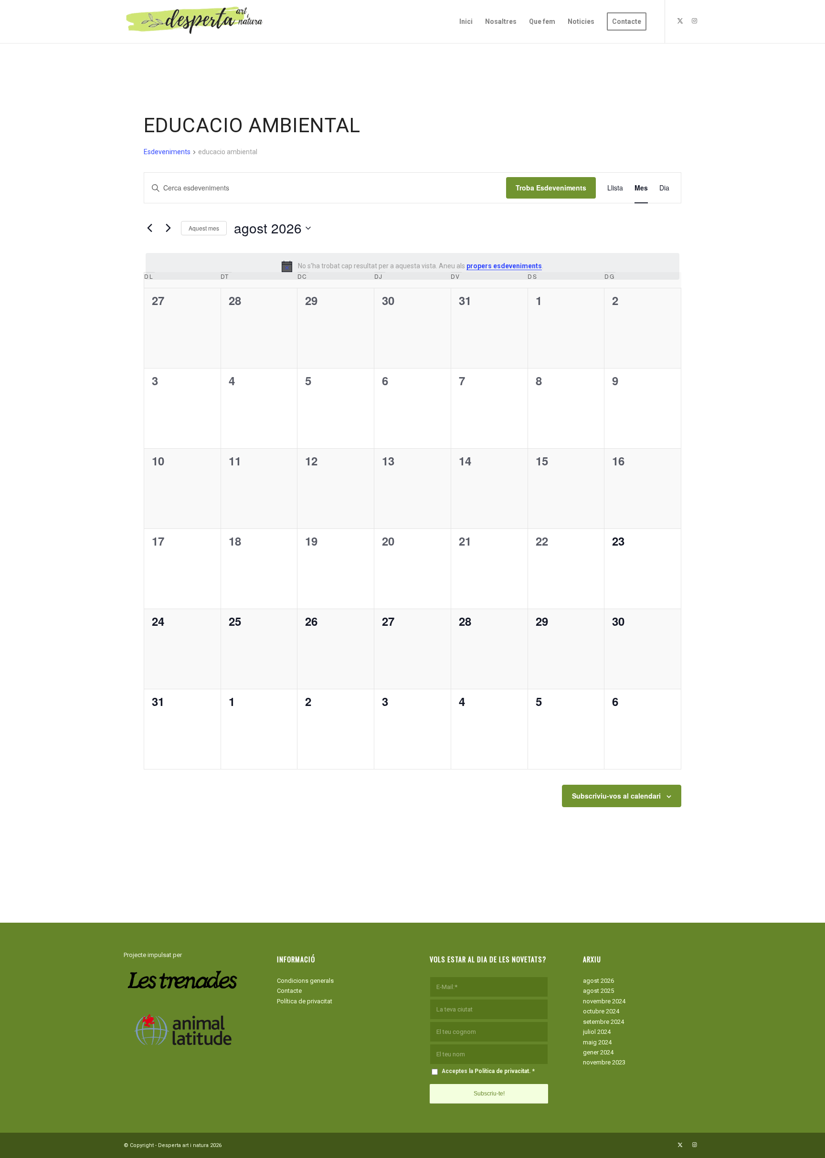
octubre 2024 (601, 1011)
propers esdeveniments (504, 266)
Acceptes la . (488, 1071)
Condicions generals (305, 980)
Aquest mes (204, 228)
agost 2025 (598, 990)
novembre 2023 (604, 1062)
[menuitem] (466, 21)
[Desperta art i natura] (195, 21)
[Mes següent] (168, 228)
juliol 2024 (597, 1031)
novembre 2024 (604, 1001)
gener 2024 (598, 1052)
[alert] (412, 266)
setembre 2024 (603, 1021)
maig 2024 (597, 1042)
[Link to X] (680, 21)
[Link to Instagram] (694, 21)
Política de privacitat (304, 1001)
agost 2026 (598, 980)
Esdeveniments (167, 152)
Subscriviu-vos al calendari (616, 795)
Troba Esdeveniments (551, 187)
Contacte (289, 990)
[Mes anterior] (149, 228)
